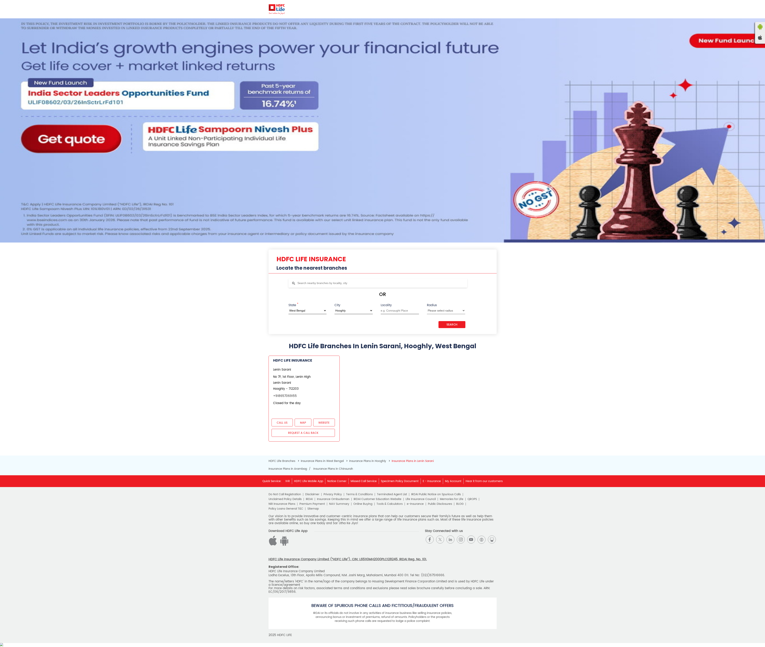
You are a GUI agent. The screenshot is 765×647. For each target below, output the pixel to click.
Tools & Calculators (390, 504)
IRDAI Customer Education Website (377, 499)
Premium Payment (312, 504)
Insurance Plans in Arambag (288, 468)
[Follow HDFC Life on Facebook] (429, 539)
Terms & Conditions (359, 494)
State (293, 305)
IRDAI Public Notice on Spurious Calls (436, 494)
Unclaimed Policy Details (285, 499)
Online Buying (362, 504)
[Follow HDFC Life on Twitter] (440, 539)
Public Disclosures (440, 504)
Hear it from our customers (484, 481)
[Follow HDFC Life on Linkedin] (450, 539)
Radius (432, 305)
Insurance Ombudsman (333, 499)
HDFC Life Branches (282, 461)
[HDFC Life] (277, 9)
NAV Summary (339, 504)
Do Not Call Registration (285, 494)
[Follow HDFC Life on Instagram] (461, 539)
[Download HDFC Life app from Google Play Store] (274, 544)
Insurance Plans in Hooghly (367, 461)
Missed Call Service (364, 481)
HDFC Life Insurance (292, 360)
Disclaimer (312, 494)
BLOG (460, 504)
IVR (287, 481)
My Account (453, 481)
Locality (386, 305)
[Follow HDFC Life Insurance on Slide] (492, 539)
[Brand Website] (481, 539)
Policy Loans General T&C (286, 508)
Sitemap (313, 508)
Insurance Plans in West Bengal (322, 461)
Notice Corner (336, 481)
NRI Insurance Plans (282, 504)
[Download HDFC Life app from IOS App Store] (284, 544)
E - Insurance (432, 481)
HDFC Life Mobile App (308, 481)
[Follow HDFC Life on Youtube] (471, 539)
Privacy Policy (333, 494)
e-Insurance (415, 504)
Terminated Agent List (392, 494)
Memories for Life (451, 499)
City (337, 305)
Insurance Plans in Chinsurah (333, 468)
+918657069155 (285, 396)
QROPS (472, 499)
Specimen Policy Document (400, 481)
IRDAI (309, 499)
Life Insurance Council (421, 499)
